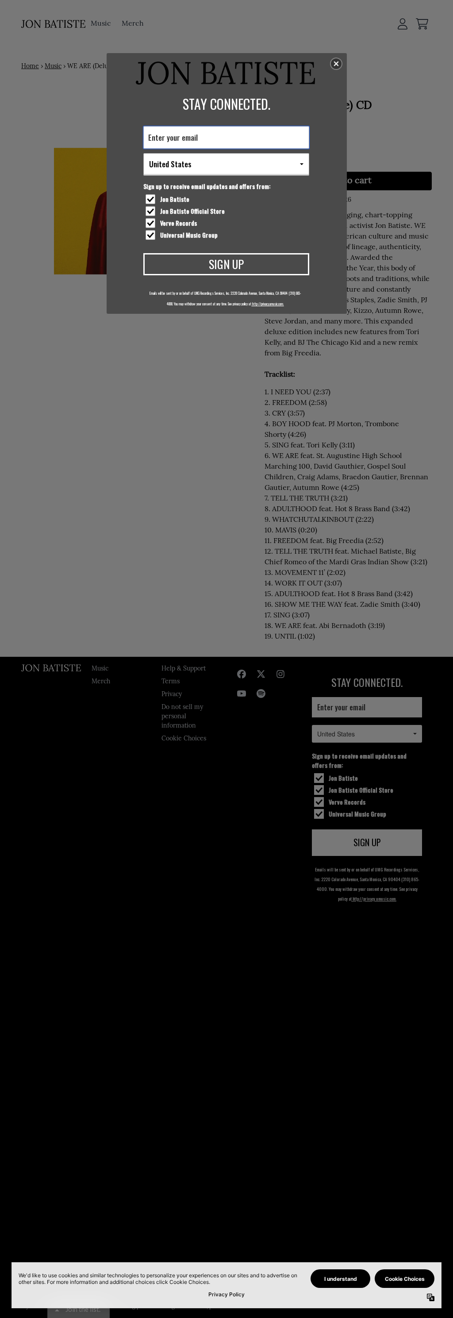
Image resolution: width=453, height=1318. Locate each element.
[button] (336, 63)
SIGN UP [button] (226, 264)
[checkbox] (227, 199)
